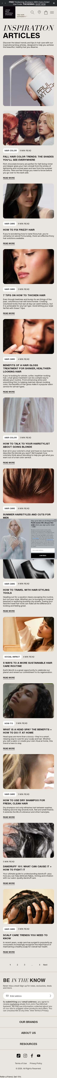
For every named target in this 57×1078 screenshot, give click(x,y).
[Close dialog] (55, 520)
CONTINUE (43, 555)
